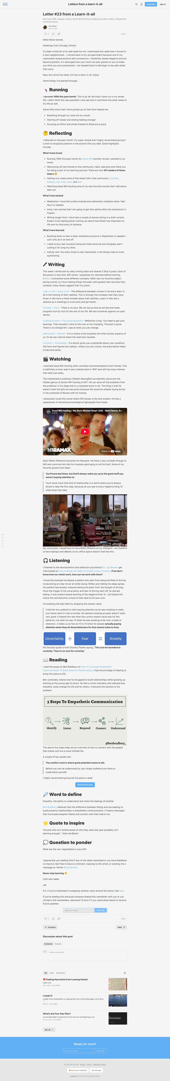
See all (47, 1030)
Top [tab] (45, 973)
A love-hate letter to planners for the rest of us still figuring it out (68, 1017)
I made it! (47, 995)
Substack (73, 1076)
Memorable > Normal (54, 333)
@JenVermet (70, 867)
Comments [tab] (48, 944)
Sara (69, 182)
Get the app (96, 1070)
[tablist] (53, 944)
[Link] (40, 89)
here (47, 278)
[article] (85, 984)
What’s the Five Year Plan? (57, 1013)
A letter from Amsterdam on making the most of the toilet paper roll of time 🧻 (73, 1000)
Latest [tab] (51, 973)
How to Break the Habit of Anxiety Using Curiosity (84, 571)
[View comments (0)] (53, 34)
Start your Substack (79, 1070)
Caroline (114, 178)
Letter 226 (47, 983)
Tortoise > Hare (51, 307)
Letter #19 (87, 159)
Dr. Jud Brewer (110, 567)
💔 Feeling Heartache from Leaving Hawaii (65, 979)
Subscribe (151, 4)
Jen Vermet (52, 26)
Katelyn (51, 182)
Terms (89, 1064)
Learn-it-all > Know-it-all (56, 291)
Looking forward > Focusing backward (63, 320)
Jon (58, 182)
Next (120, 927)
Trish (63, 182)
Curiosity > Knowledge (54, 343)
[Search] (136, 4)
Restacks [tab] (58, 944)
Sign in (163, 4)
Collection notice (99, 1064)
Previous (52, 927)
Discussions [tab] (60, 973)
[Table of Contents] (2, 540)
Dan (80, 182)
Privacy (82, 1064)
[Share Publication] (141, 4)
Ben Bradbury (50, 807)
